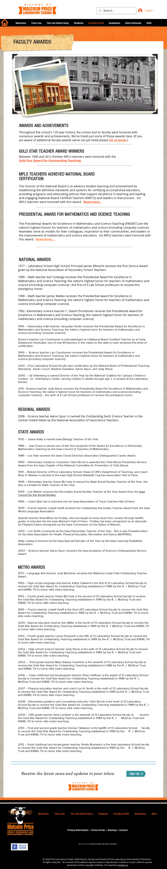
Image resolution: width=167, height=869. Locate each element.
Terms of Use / (99, 830)
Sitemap (112, 830)
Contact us (122, 865)
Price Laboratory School (121, 859)
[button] (114, 23)
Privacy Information (78, 830)
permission (72, 865)
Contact (123, 830)
